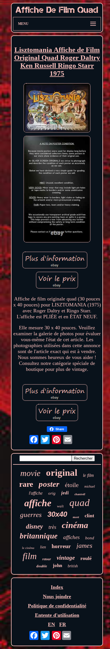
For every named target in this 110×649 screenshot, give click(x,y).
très (52, 527)
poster (49, 483)
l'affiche (36, 493)
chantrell (79, 494)
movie (30, 473)
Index (57, 587)
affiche (37, 503)
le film (88, 475)
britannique (39, 536)
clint (89, 515)
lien (43, 547)
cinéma (75, 525)
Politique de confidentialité (57, 606)
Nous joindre (57, 596)
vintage (66, 557)
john (57, 565)
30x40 (57, 514)
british (73, 566)
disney (34, 526)
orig (52, 493)
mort (76, 517)
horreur (61, 546)
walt (60, 506)
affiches (71, 537)
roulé (86, 558)
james (84, 545)
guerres (31, 514)
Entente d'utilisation (57, 615)
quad (79, 502)
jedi (65, 493)
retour (46, 559)
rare (26, 484)
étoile (72, 484)
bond (89, 538)
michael (89, 486)
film (30, 556)
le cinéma (28, 548)
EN (51, 624)
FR (62, 624)
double (41, 566)
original (61, 473)
